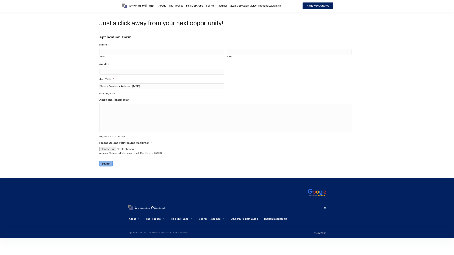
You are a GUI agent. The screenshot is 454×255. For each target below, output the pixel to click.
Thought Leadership (269, 5)
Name (104, 44)
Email (104, 64)
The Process (176, 5)
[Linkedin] (325, 207)
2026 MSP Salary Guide (243, 5)
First (102, 56)
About (162, 5)
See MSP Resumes (217, 5)
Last (230, 56)
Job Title (106, 79)
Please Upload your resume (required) (125, 142)
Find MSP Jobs (194, 5)
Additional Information (114, 99)
